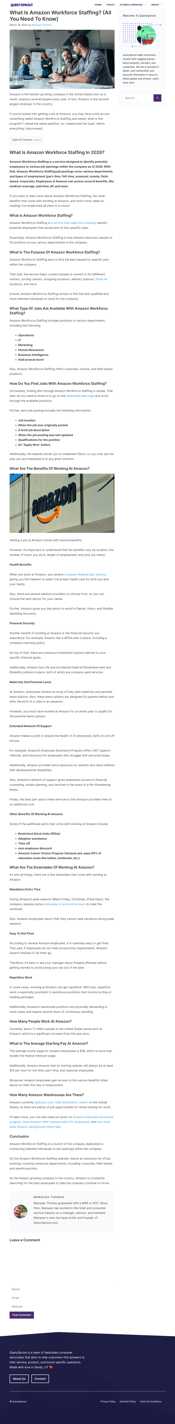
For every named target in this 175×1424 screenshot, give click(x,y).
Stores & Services (131, 4)
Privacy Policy (108, 1401)
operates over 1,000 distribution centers (61, 1102)
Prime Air (102, 279)
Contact (40, 1378)
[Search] (157, 98)
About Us (19, 1378)
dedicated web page (80, 396)
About (155, 4)
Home (98, 4)
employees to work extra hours (64, 904)
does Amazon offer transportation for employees (56, 1122)
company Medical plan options (85, 574)
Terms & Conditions (150, 1401)
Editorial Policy (128, 1401)
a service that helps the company (73, 223)
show (37, 140)
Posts (111, 4)
